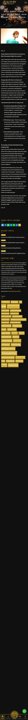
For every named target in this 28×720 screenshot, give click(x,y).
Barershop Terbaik (5, 322)
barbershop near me (14, 313)
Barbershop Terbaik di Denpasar (18, 319)
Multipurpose (5, 344)
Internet (21, 333)
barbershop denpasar (15, 310)
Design (4, 329)
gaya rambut (6, 333)
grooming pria (14, 332)
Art (20, 302)
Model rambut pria (17, 340)
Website (4, 364)
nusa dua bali (15, 345)
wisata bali (13, 365)
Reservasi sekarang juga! (8, 192)
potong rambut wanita (20, 356)
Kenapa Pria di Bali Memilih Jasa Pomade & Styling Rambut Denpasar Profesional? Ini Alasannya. (12, 237)
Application (14, 302)
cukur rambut (6, 326)
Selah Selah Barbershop (16, 145)
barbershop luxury (5, 313)
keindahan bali (6, 337)
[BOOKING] (15, 715)
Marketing (16, 336)
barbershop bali (5, 310)
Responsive (19, 361)
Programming (10, 361)
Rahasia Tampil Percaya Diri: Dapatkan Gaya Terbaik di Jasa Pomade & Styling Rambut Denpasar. (13, 253)
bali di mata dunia (13, 305)
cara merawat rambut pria (15, 322)
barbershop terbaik (5, 319)
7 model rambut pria (5, 301)
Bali (4, 306)
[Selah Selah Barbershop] (9, 2)
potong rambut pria (8, 357)
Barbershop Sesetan (17, 316)
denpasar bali (17, 326)
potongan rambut (8, 348)
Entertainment (12, 329)
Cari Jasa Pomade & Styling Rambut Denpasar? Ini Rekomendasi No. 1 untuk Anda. (13, 248)
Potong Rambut (16, 170)
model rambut (7, 341)
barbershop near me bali (6, 316)
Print (3, 361)
